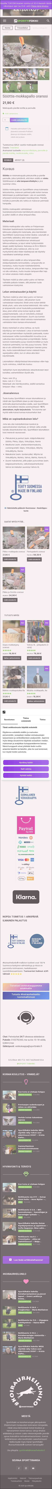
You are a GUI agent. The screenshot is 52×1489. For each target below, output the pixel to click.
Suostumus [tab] (9, 719)
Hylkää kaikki (26, 775)
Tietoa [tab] (42, 719)
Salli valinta (26, 769)
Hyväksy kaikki (26, 762)
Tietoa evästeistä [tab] (26, 719)
